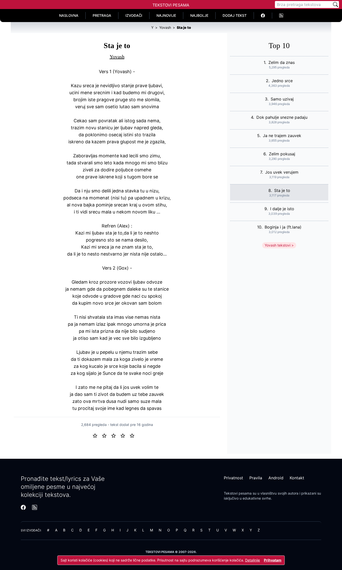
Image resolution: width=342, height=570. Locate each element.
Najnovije (166, 15)
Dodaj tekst (235, 15)
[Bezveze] (106, 435)
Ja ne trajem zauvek (282, 135)
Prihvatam (272, 560)
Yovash (117, 56)
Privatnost (233, 477)
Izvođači (133, 15)
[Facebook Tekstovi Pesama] (263, 16)
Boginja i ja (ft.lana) (283, 227)
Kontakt (297, 477)
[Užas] (97, 435)
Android (275, 477)
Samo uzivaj (282, 98)
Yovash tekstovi (277, 245)
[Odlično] (133, 435)
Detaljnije (252, 560)
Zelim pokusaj (282, 153)
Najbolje (199, 15)
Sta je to (282, 190)
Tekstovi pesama (238, 493)
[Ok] (115, 435)
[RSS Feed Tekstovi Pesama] (281, 16)
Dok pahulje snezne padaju (281, 117)
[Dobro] (124, 435)
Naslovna (68, 15)
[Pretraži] (335, 4)
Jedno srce (282, 80)
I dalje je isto (282, 208)
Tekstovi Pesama (170, 5)
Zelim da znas (281, 62)
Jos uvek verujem (281, 172)
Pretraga (102, 15)
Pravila (255, 477)
